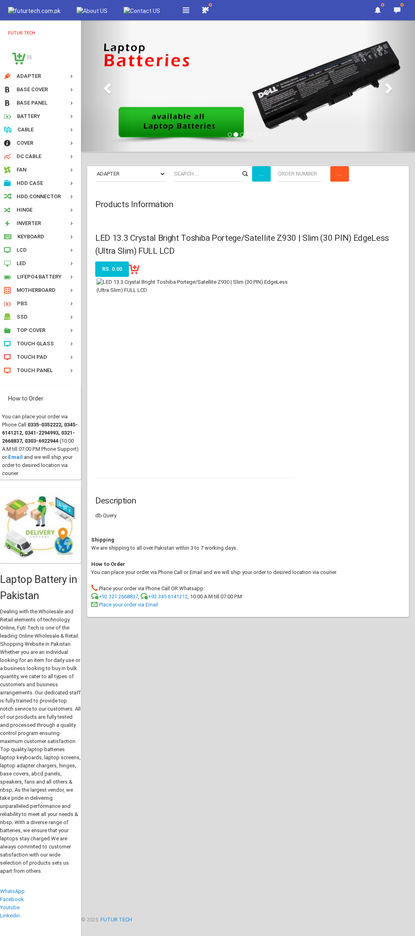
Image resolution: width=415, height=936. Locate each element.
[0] (29, 57)
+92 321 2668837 (118, 596)
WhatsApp (12, 891)
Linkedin (10, 915)
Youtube (9, 907)
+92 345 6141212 (168, 596)
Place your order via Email (128, 605)
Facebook (12, 899)
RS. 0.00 (112, 269)
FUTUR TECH (116, 920)
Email (15, 457)
